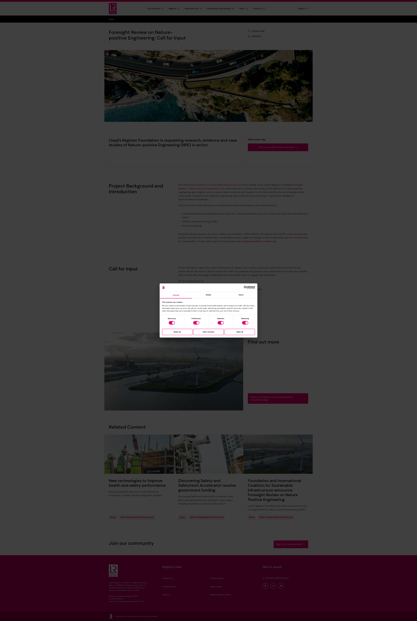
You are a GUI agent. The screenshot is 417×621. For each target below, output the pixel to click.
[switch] (196, 323)
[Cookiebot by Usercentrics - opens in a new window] (245, 287)
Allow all (239, 332)
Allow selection (208, 332)
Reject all (177, 332)
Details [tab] (208, 295)
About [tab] (241, 295)
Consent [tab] (176, 295)
